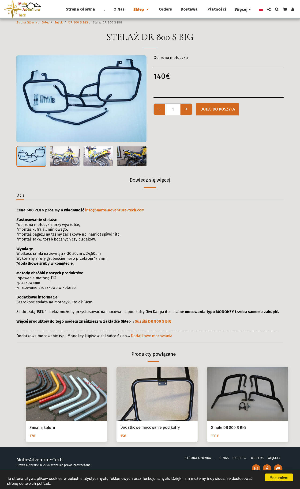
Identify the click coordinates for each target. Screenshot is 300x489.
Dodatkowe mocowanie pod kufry (150, 427)
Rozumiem (279, 477)
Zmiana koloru (42, 427)
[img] (157, 394)
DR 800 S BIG (78, 22)
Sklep (45, 22)
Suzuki (58, 22)
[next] (139, 99)
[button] (269, 9)
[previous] (24, 99)
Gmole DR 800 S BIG (228, 427)
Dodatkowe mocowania (151, 336)
